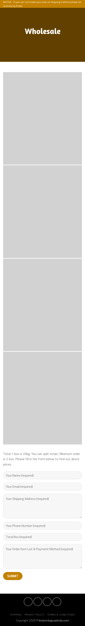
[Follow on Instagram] (37, 601)
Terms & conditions (61, 615)
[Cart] (80, 13)
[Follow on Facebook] (28, 601)
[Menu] (72, 13)
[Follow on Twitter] (47, 601)
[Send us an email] (56, 601)
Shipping (16, 615)
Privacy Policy (35, 615)
